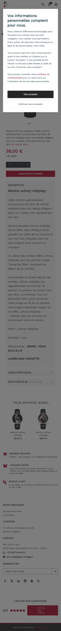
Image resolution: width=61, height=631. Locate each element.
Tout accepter (31, 94)
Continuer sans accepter (30, 104)
